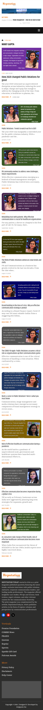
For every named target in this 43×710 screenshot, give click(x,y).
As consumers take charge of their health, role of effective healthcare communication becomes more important (21, 540)
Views (3, 73)
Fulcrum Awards (9, 655)
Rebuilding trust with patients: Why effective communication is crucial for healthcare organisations (21, 218)
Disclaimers (7, 671)
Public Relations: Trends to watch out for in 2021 (19, 128)
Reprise (5, 644)
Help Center (7, 675)
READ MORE (5, 97)
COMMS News (8, 632)
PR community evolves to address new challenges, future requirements (20, 173)
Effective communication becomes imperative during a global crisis (21, 493)
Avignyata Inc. (21, 707)
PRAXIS (5, 636)
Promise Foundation (10, 628)
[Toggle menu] (38, 30)
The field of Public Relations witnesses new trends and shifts (21, 261)
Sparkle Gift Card (9, 652)
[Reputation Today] (9, 3)
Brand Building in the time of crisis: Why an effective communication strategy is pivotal (21, 306)
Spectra (5, 648)
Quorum (5, 640)
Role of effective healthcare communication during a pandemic (21, 445)
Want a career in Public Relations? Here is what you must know (20, 397)
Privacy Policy (8, 667)
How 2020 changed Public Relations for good (21, 78)
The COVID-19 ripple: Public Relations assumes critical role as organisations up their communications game (21, 352)
